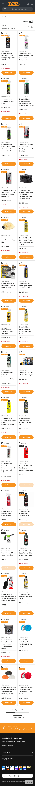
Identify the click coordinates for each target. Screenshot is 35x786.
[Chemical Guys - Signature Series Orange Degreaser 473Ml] (8, 42)
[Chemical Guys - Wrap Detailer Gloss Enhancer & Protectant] (26, 42)
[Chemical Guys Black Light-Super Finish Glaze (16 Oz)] (26, 272)
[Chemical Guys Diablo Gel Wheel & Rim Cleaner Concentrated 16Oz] (26, 452)
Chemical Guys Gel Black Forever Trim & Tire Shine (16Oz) (25, 553)
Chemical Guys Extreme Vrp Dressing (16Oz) (24, 513)
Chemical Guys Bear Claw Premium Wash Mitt (8, 240)
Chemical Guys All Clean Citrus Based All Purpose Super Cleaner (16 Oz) (8, 148)
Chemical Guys (10, 17)
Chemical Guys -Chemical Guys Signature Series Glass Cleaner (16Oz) (26, 102)
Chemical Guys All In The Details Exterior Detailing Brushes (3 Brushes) (26, 148)
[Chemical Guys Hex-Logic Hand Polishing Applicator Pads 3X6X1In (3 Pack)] (8, 675)
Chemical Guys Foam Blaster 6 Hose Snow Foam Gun (8, 553)
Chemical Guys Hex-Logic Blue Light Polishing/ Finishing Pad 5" (26, 643)
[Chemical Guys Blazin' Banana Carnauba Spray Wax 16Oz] (8, 315)
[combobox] (17, 9)
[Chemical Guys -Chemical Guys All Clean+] (8, 87)
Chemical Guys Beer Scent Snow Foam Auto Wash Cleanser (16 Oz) (26, 241)
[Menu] (3, 4)
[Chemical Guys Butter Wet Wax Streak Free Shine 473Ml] (26, 315)
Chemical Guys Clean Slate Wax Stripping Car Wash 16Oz (25, 421)
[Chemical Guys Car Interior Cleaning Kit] (26, 361)
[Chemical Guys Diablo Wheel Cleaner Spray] (8, 499)
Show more (17, 717)
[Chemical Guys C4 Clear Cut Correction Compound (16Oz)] (8, 361)
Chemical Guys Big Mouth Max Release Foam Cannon (8, 286)
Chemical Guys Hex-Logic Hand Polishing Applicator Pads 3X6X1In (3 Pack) (8, 690)
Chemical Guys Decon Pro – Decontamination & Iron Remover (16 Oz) (8, 468)
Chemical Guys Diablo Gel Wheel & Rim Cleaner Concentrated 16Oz (26, 467)
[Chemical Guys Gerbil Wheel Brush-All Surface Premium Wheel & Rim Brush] (8, 582)
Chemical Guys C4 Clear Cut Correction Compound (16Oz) (7, 376)
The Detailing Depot (11, 781)
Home (3, 17)
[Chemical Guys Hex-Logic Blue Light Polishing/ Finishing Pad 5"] (26, 628)
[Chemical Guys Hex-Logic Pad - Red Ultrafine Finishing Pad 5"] (26, 675)
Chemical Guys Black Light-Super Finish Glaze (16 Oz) (25, 286)
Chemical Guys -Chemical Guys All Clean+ (7, 101)
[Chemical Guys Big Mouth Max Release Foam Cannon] (8, 272)
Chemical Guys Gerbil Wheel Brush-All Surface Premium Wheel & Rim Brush (8, 597)
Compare (25, 21)
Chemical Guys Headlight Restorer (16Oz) (25, 596)
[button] (32, 4)
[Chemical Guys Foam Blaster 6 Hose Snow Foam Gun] (8, 539)
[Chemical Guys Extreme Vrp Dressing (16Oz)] (26, 499)
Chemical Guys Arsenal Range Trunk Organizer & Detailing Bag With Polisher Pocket (26, 194)
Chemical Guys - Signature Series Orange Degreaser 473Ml (8, 57)
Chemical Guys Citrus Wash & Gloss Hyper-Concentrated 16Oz (8, 421)
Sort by (4, 25)
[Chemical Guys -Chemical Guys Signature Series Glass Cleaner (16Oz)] (26, 87)
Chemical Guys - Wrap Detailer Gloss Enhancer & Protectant (26, 57)
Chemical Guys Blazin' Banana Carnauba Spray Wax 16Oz (7, 330)
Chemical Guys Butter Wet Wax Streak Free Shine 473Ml (25, 330)
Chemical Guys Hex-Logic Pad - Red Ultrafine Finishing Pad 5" (26, 691)
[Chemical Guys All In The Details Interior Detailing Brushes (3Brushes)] (8, 178)
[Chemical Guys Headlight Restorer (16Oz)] (26, 582)
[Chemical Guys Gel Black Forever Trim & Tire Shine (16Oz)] (26, 539)
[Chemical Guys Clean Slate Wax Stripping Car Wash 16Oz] (26, 406)
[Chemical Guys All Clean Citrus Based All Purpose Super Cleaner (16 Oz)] (8, 133)
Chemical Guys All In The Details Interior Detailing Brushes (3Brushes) (8, 193)
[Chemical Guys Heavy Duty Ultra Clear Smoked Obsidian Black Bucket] (8, 628)
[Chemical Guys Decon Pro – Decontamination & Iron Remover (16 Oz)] (8, 452)
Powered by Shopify (21, 781)
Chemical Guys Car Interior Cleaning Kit (26, 374)
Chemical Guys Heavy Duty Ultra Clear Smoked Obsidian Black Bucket (7, 644)
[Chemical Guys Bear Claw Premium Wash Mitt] (8, 226)
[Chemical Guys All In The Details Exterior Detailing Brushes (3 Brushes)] (26, 133)
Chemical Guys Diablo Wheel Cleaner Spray (6, 513)
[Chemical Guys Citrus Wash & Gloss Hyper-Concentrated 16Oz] (8, 406)
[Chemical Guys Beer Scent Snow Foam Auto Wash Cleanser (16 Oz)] (26, 226)
